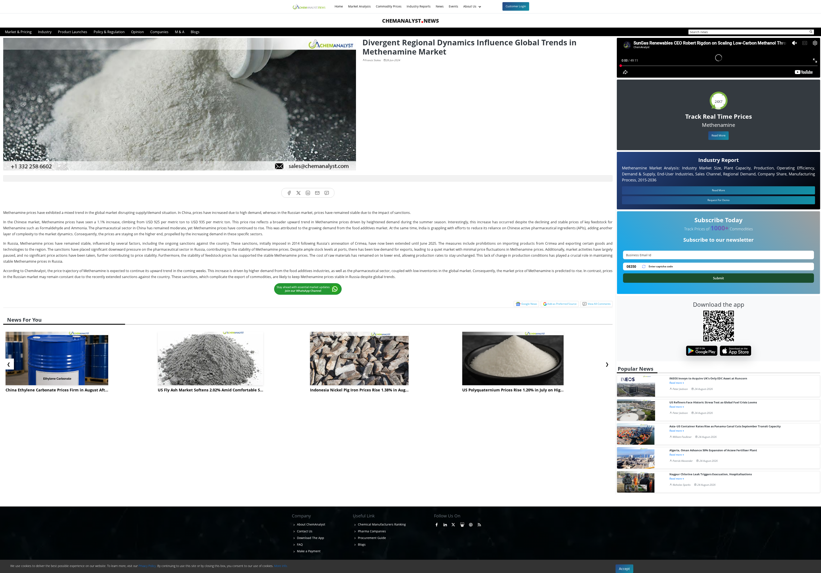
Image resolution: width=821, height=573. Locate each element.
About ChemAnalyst (310, 524)
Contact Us (304, 531)
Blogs (195, 32)
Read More (718, 135)
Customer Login (516, 6)
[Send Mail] (317, 192)
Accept (624, 568)
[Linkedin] (308, 192)
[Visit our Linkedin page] (445, 524)
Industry (45, 32)
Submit (718, 278)
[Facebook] (289, 192)
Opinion (137, 32)
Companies (159, 32)
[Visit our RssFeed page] (479, 524)
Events (453, 4)
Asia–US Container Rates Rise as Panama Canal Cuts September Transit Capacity (725, 426)
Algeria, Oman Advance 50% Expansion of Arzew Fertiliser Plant (713, 450)
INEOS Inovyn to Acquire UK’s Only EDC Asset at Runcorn (708, 378)
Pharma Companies (371, 531)
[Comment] (326, 192)
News (440, 4)
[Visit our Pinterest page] (471, 524)
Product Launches (72, 32)
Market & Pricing (18, 32)
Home (339, 4)
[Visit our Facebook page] (436, 524)
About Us (470, 4)
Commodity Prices (389, 4)
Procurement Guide (371, 538)
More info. (281, 566)
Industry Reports (419, 4)
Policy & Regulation (109, 32)
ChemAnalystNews (410, 20)
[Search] (811, 32)
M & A (179, 32)
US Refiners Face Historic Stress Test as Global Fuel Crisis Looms (713, 402)
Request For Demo (718, 200)
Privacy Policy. (148, 566)
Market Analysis (359, 4)
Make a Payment (308, 551)
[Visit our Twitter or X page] (453, 524)
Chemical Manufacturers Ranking (381, 524)
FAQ (299, 544)
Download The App (310, 538)
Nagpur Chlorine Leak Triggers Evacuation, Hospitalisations (710, 474)
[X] (298, 192)
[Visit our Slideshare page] (462, 524)
